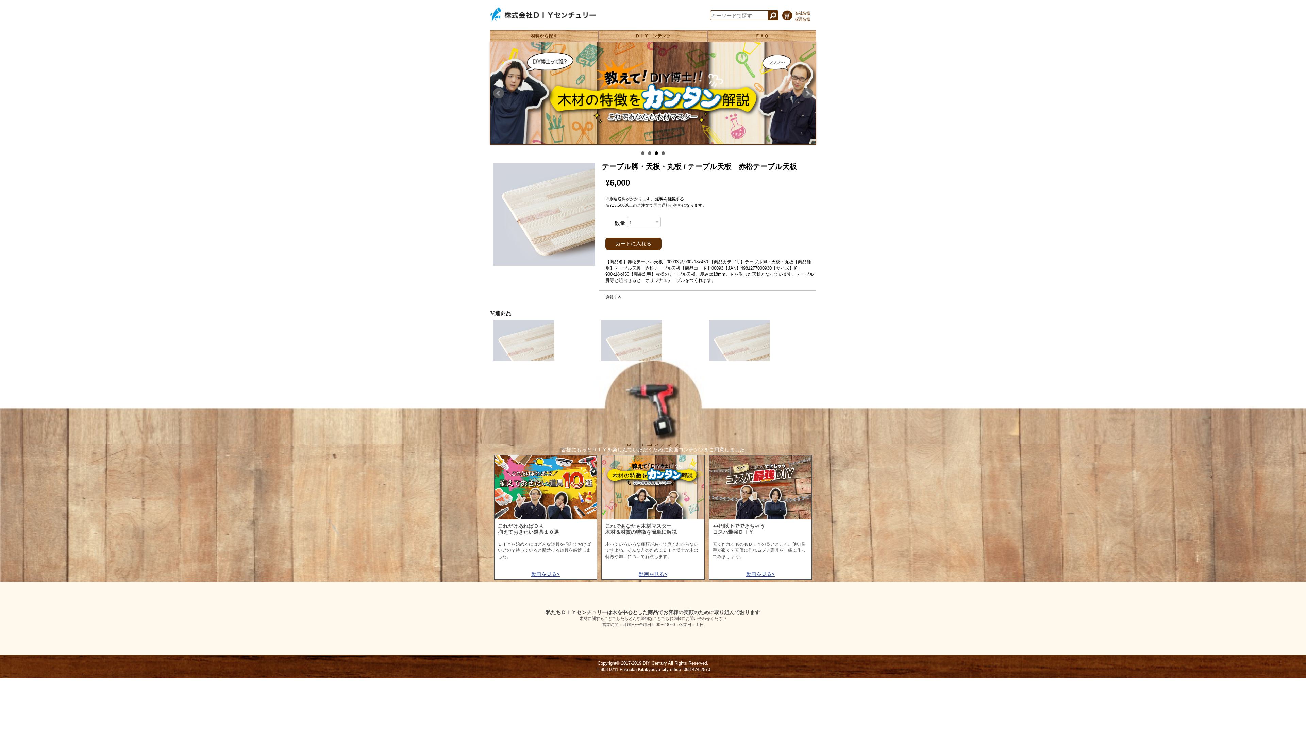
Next (807, 93)
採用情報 (802, 19)
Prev (498, 93)
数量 (620, 223)
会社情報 (802, 13)
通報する (613, 297)
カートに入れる (633, 243)
